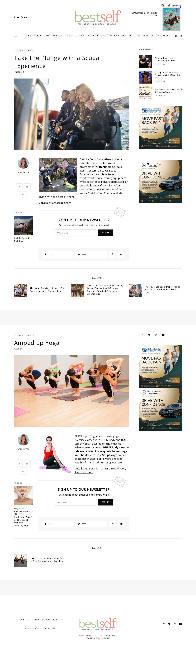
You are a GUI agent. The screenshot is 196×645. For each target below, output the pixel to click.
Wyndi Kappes (23, 172)
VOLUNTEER (153, 15)
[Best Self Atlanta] (98, 17)
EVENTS (154, 13)
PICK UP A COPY (52, 628)
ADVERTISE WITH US (33, 628)
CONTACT (57, 619)
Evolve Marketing (103, 638)
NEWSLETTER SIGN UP (140, 13)
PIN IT (59, 175)
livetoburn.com (83, 472)
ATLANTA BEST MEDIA (41, 619)
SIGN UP (105, 233)
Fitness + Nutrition (24, 51)
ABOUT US (24, 619)
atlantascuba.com (60, 203)
